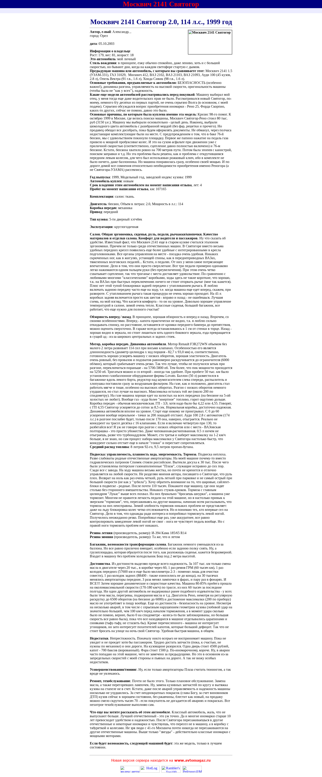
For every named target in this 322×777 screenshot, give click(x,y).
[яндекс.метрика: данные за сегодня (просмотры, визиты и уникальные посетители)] (130, 769)
